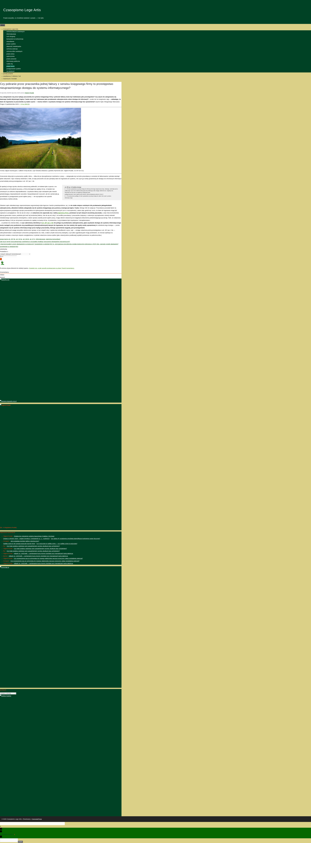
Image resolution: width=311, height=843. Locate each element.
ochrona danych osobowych (15, 31)
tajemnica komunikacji (53, 239)
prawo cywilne (11, 44)
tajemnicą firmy (63, 213)
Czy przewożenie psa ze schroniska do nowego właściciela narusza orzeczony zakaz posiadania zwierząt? (48, 558)
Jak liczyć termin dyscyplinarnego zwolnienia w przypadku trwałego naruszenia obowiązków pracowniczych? (35, 241)
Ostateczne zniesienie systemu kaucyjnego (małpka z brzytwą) (34, 536)
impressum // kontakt (10, 78)
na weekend (10, 71)
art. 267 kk (11, 239)
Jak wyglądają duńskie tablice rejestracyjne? (25, 541)
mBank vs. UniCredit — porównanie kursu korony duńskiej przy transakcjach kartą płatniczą (43, 553)
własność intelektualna (13, 46)
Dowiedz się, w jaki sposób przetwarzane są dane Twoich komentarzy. (51, 268)
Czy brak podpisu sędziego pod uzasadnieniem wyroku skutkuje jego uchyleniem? (33, 546)
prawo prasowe (11, 59)
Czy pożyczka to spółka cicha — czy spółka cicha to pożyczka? (56, 543)
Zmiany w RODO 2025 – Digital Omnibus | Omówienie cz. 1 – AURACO (26, 538)
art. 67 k (32, 239)
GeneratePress (37, 819)
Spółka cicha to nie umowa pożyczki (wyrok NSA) (19, 543)
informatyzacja (11, 34)
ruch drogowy (10, 36)
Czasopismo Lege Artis (22, 10)
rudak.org (9, 64)
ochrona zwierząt (11, 49)
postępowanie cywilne (13, 69)
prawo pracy (10, 54)
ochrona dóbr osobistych (14, 51)
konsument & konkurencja (14, 39)
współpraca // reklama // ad (12, 76)
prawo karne (10, 66)
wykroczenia (10, 56)
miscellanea (10, 41)
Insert (20, 842)
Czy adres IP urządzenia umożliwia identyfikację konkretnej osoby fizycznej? (75, 538)
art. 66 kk (26, 239)
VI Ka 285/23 (24, 104)
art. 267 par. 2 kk (47, 223)
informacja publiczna (13, 61)
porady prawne (8, 73)
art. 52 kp (19, 239)
